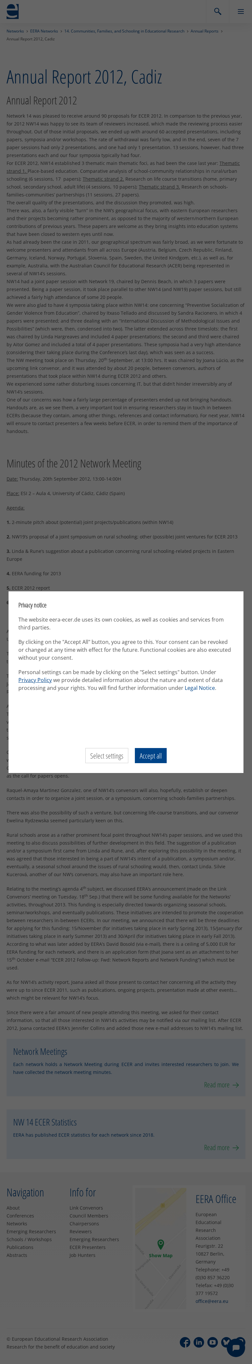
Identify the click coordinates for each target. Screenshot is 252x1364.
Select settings (106, 756)
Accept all (151, 756)
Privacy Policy (35, 680)
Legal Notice (200, 688)
